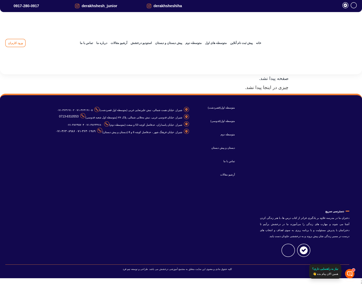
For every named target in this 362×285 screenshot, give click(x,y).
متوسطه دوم (194, 42)
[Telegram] (354, 5)
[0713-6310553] (82, 115)
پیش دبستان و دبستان (168, 42)
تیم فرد (126, 269)
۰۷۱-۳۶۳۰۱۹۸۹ (85, 131)
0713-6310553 (69, 116)
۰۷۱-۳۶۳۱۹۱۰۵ (83, 110)
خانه (258, 42)
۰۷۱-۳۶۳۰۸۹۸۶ (65, 131)
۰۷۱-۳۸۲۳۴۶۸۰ (93, 124)
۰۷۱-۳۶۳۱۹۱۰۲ (65, 110)
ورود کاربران (15, 42)
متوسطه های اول (216, 42)
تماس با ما (86, 42)
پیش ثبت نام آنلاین (241, 42)
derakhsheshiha (167, 6)
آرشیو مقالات (119, 42)
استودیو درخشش (141, 42)
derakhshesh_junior (99, 6)
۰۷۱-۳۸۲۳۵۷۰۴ (75, 124)
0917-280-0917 (26, 6)
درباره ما (101, 42)
